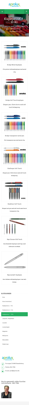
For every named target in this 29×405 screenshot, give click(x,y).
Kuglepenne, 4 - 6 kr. (7, 310)
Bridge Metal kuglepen (14, 65)
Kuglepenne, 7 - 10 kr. (8, 314)
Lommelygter (6, 327)
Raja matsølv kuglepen (14, 275)
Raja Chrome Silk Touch (14, 239)
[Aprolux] (14, 4)
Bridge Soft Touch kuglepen (15, 100)
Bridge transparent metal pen (14, 136)
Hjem (12, 26)
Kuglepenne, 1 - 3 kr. (7, 305)
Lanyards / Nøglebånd (8, 318)
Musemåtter (5, 340)
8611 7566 (12, 367)
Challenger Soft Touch (14, 168)
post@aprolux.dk (14, 370)
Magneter (4, 331)
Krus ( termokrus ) (7, 301)
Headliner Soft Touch (14, 204)
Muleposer (5, 335)
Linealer (4, 322)
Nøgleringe (5, 344)
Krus (3, 297)
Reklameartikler (20, 26)
